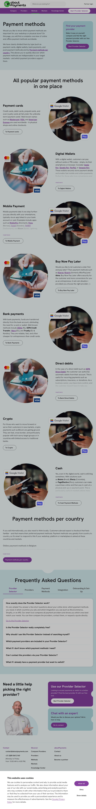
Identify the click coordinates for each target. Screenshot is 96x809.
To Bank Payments (12, 343)
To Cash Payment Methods (68, 503)
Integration (63, 590)
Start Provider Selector (77, 46)
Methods (34, 760)
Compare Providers (38, 751)
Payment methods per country (16, 560)
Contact (57, 751)
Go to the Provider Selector (17, 620)
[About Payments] (15, 4)
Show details (81, 795)
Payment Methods (46, 590)
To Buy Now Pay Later (66, 290)
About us (57, 755)
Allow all (81, 783)
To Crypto (9, 448)
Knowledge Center (38, 768)
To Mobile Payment (12, 241)
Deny (81, 789)
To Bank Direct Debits (66, 398)
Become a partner (61, 760)
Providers (29, 590)
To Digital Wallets (64, 188)
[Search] (64, 4)
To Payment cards (12, 132)
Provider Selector (13, 590)
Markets (34, 764)
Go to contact (58, 725)
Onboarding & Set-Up (81, 590)
